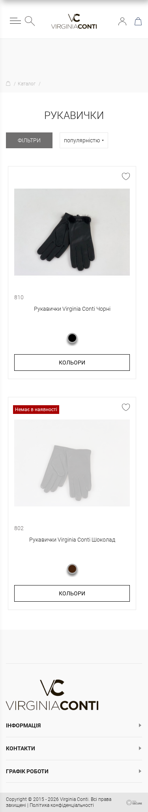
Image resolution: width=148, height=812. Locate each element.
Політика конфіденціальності (62, 805)
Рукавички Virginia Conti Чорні (72, 309)
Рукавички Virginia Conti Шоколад (72, 539)
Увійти (122, 21)
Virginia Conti (74, 799)
